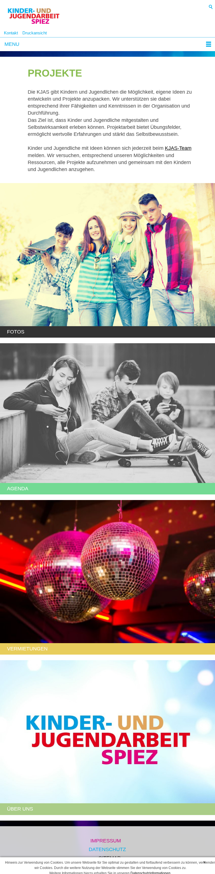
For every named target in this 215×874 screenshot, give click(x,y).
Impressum (105, 841)
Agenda (17, 488)
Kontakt (11, 32)
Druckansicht (34, 32)
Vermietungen (27, 649)
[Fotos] (107, 254)
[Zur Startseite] (34, 17)
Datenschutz (107, 849)
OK (204, 862)
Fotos (15, 332)
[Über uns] (107, 731)
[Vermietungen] (107, 571)
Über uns (20, 809)
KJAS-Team (178, 148)
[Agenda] (107, 413)
